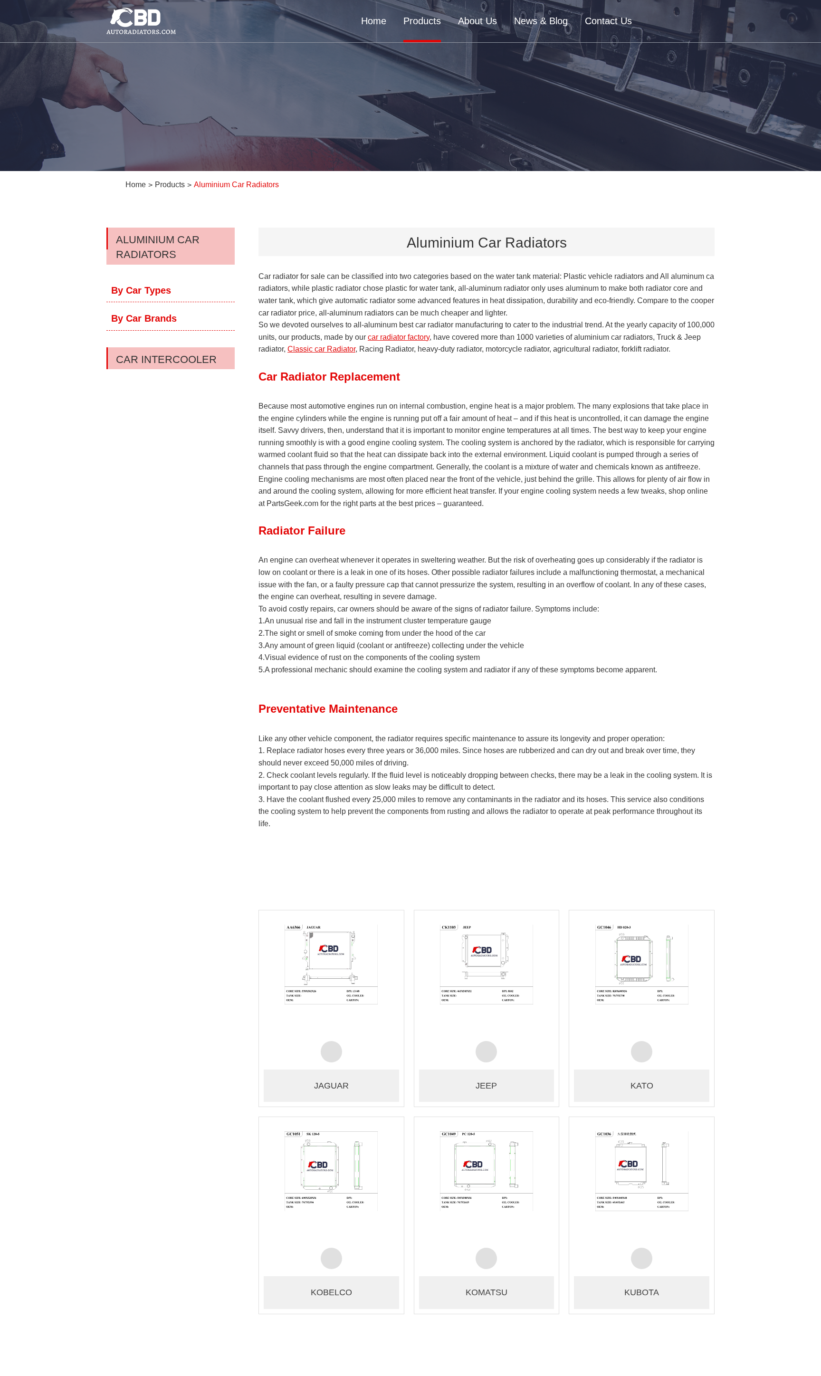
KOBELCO (331, 1292)
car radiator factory (399, 337)
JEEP (486, 1085)
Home (373, 21)
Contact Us (608, 21)
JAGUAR (331, 1085)
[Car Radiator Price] (331, 974)
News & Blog (541, 21)
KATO (641, 1085)
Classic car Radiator (321, 349)
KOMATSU (486, 1292)
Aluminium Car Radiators (236, 185)
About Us (477, 21)
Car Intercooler (166, 359)
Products (422, 21)
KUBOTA (641, 1292)
